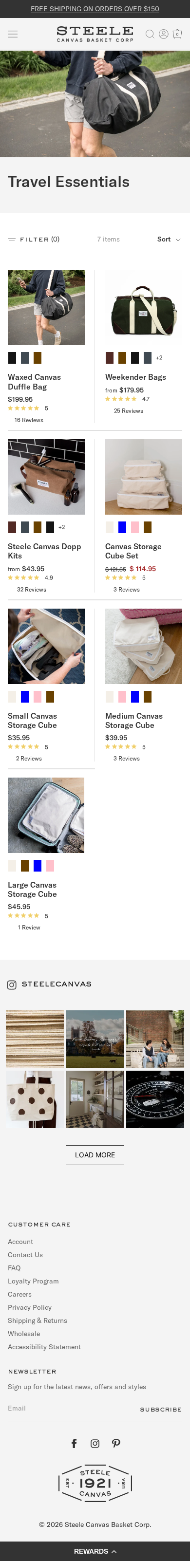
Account (20, 1241)
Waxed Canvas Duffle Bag (34, 381)
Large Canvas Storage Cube (32, 889)
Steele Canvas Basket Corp (107, 1524)
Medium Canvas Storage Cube (134, 720)
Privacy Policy (30, 1307)
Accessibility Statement (44, 1346)
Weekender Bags (135, 377)
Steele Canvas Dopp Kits (44, 550)
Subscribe (161, 1409)
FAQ (14, 1268)
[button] (13, 34)
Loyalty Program (33, 1281)
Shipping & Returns (37, 1320)
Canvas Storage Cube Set (133, 550)
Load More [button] (95, 1155)
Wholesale (24, 1333)
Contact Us (25, 1254)
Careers (20, 1294)
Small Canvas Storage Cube (32, 720)
